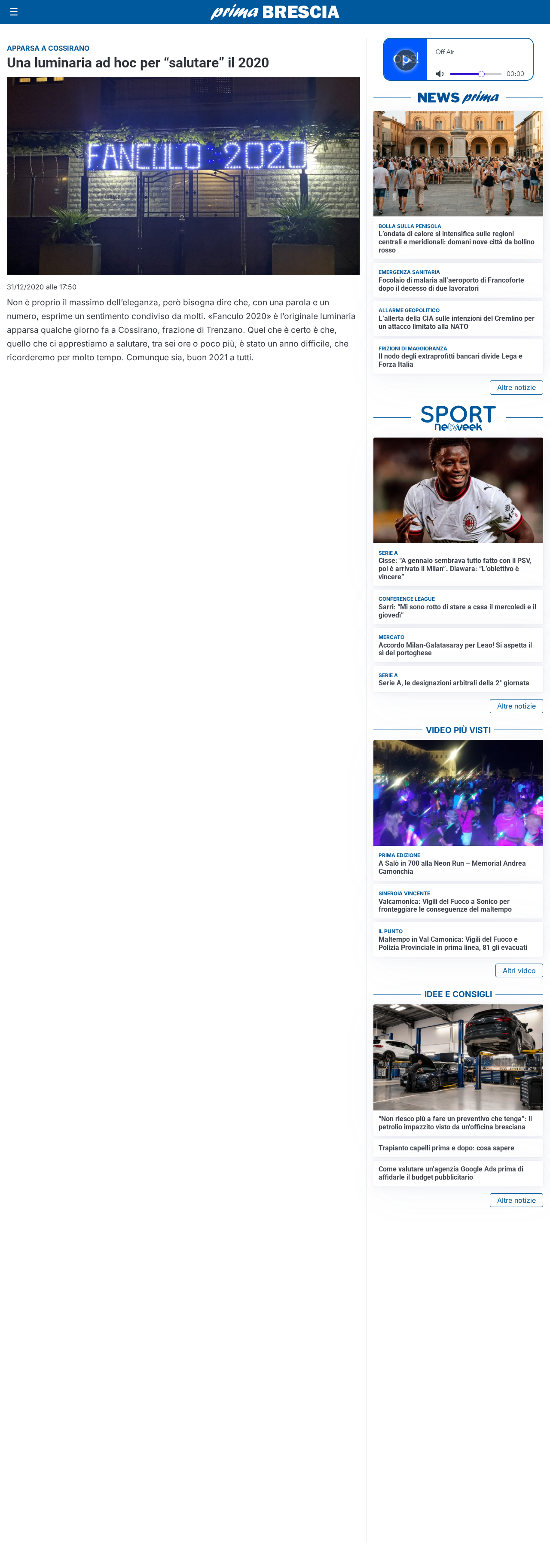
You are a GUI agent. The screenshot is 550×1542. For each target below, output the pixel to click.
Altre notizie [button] (516, 387)
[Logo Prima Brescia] (275, 12)
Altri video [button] (519, 970)
